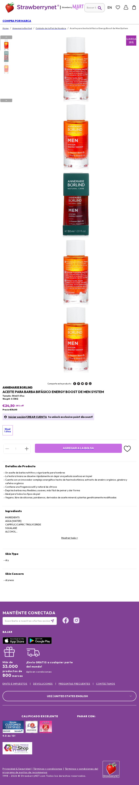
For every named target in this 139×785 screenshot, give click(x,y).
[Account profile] (126, 7)
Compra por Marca (17, 20)
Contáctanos (105, 683)
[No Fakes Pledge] (45, 730)
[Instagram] (76, 621)
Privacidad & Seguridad (17, 768)
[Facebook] (65, 621)
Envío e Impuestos (15, 683)
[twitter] (82, 384)
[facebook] (74, 384)
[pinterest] (78, 384)
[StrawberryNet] (31, 7)
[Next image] (6, 100)
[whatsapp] (90, 384)
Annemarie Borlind (18, 387)
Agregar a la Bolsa (78, 448)
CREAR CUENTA (36, 417)
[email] (86, 384)
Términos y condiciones (47, 768)
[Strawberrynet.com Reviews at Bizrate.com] (13, 732)
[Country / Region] (109, 7)
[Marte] (73, 8)
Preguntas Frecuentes (74, 683)
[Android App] (40, 643)
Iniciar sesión (16, 417)
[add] (26, 448)
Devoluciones (43, 683)
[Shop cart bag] (134, 7)
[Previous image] (6, 37)
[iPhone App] (15, 643)
